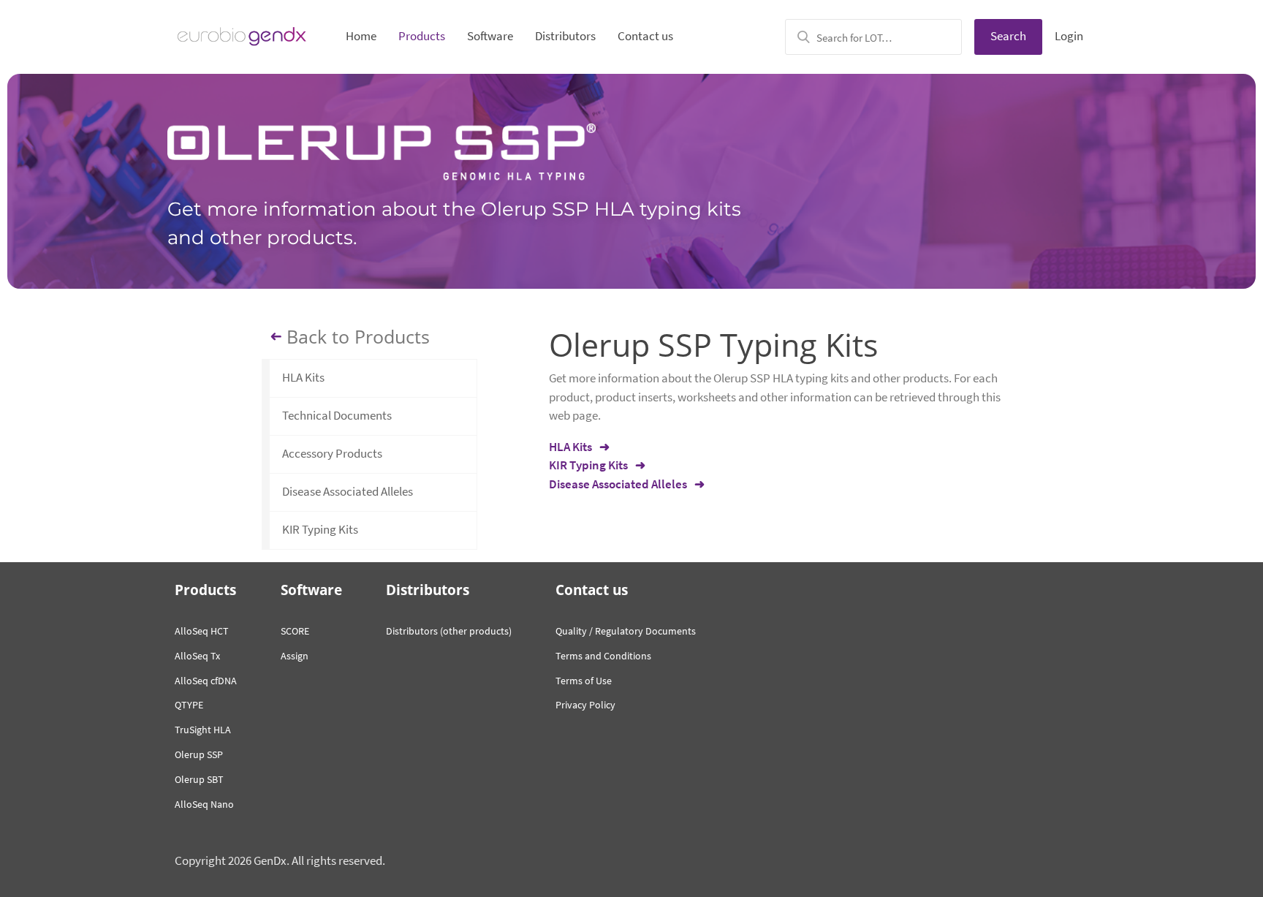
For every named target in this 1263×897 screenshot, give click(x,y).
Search (1008, 36)
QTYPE (189, 704)
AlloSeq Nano (204, 804)
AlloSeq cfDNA (206, 680)
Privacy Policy (585, 704)
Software (490, 36)
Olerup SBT (199, 779)
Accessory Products (332, 453)
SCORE (295, 630)
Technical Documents (337, 415)
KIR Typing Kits (320, 529)
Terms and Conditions (603, 655)
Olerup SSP (199, 754)
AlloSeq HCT (202, 630)
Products (421, 36)
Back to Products (358, 336)
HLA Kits (303, 377)
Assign (294, 655)
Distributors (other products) (449, 630)
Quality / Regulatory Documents (625, 630)
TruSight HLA (203, 729)
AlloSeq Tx (197, 655)
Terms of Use (583, 680)
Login (1069, 36)
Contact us (645, 36)
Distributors (565, 36)
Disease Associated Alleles (347, 491)
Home (361, 36)
